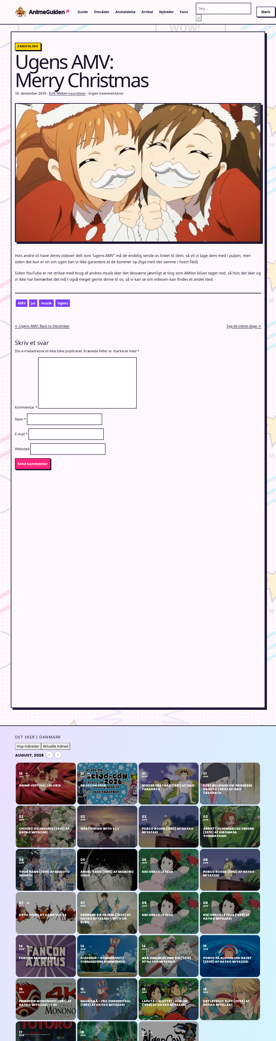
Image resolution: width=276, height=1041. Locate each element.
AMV (21, 303)
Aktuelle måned (55, 746)
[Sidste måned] (49, 755)
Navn (20, 419)
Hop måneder (28, 746)
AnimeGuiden (49, 12)
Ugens (62, 303)
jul (33, 303)
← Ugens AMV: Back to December (42, 326)
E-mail (21, 434)
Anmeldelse (125, 11)
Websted (22, 449)
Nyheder (166, 11)
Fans (184, 11)
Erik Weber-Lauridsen (67, 93)
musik (46, 303)
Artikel (147, 11)
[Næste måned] (58, 755)
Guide (83, 11)
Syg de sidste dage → (244, 326)
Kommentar (26, 407)
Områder (101, 11)
